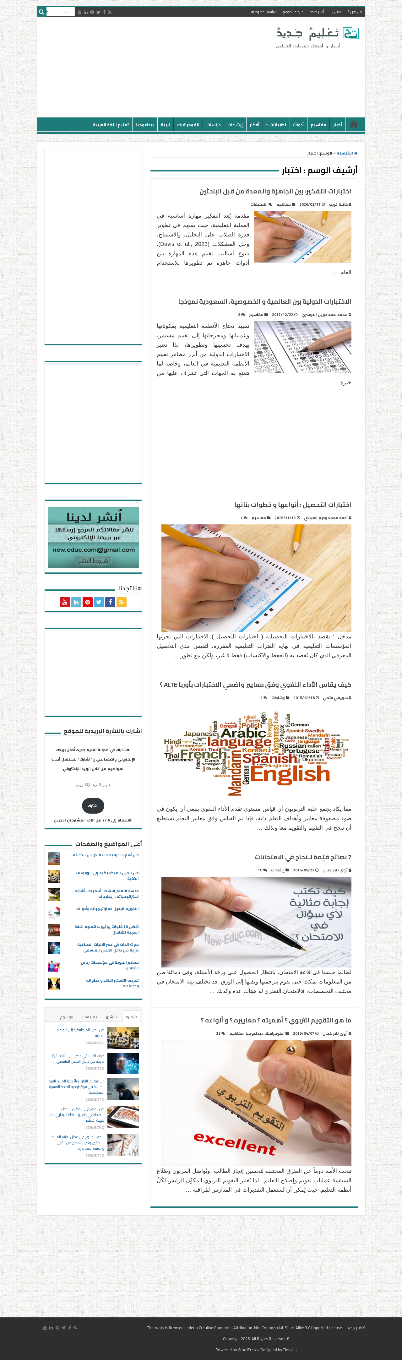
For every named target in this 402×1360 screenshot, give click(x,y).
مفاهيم (318, 124)
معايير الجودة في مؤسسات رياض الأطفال (110, 965)
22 (218, 1033)
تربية (165, 124)
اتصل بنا (336, 11)
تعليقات (89, 1017)
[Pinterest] (92, 12)
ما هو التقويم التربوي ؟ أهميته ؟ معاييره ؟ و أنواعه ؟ (276, 1020)
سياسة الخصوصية (264, 11)
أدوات (298, 124)
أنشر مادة (317, 11)
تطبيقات (277, 124)
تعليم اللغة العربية (111, 124)
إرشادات (235, 124)
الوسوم (66, 1017)
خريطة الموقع (293, 11)
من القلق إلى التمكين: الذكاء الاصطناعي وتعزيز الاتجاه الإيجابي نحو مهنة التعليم (77, 1114)
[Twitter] (98, 12)
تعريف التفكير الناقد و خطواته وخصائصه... (112, 983)
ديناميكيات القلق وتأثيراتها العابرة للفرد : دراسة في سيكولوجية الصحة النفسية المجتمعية (76, 1086)
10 (260, 870)
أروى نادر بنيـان (335, 870)
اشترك (93, 805)
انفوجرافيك (188, 124)
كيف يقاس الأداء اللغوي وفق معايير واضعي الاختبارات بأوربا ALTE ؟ (255, 684)
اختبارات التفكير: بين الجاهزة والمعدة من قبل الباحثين (275, 191)
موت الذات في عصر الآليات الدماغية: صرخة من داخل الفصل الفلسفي (107, 947)
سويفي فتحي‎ (335, 697)
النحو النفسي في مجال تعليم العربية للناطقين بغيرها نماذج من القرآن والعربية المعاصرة (78, 1142)
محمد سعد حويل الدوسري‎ (325, 314)
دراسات (213, 124)
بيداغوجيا (145, 124)
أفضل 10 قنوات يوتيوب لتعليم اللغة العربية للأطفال (106, 929)
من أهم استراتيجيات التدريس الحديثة (106, 855)
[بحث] (41, 12)
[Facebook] (104, 12)
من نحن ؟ (355, 11)
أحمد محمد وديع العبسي (326, 517)
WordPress (248, 1349)
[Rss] (109, 12)
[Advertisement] (156, 67)
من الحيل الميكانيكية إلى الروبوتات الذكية (107, 875)
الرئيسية (354, 124)
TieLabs (289, 1349)
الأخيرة (131, 1017)
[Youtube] (79, 12)
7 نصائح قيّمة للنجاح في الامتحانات (303, 857)
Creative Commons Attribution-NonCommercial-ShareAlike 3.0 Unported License (270, 1327)
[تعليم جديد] (317, 37)
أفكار (254, 124)
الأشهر (111, 1017)
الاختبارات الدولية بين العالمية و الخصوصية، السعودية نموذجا (264, 301)
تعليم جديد (355, 1327)
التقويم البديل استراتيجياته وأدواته (107, 908)
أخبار (337, 124)
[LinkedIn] (85, 12)
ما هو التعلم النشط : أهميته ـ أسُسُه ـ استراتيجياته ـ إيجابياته (106, 893)
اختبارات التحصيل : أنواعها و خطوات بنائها (292, 504)
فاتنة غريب (338, 204)
